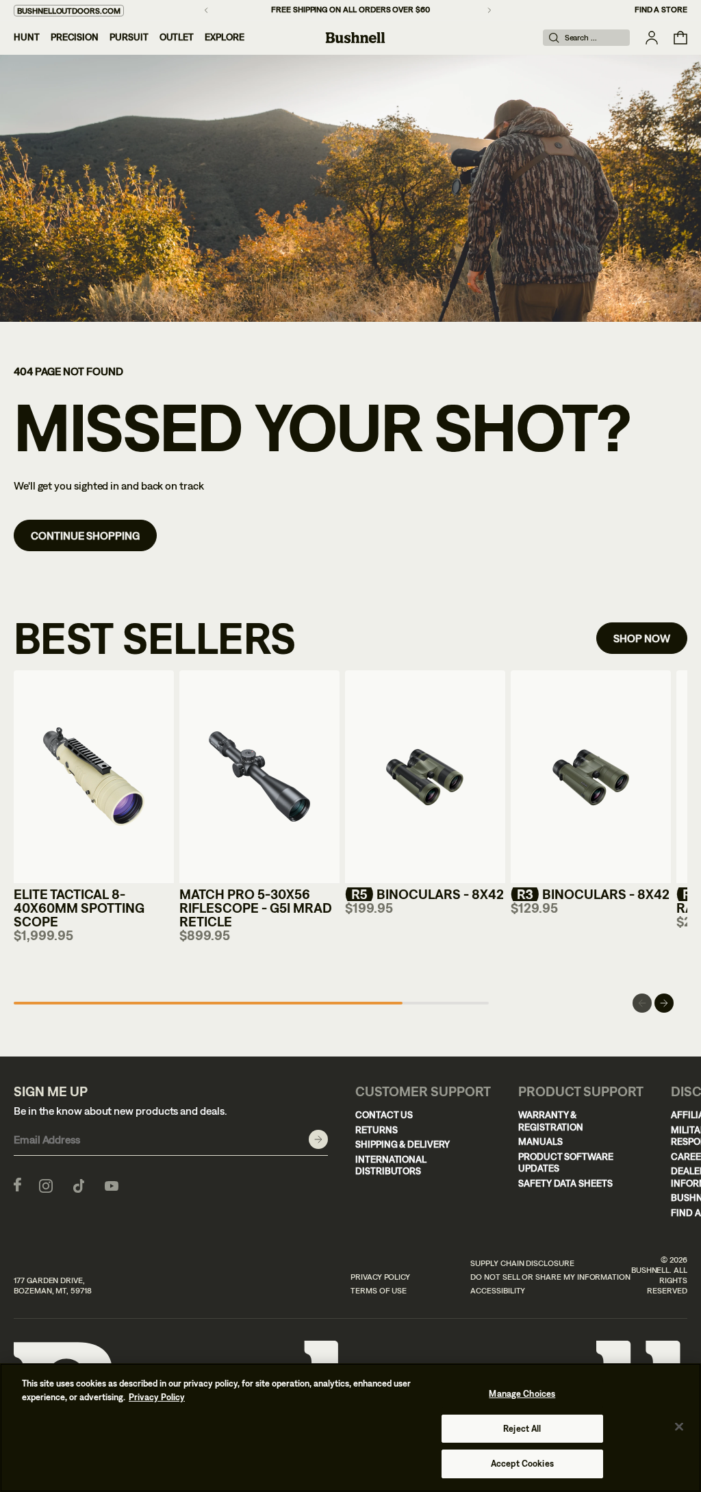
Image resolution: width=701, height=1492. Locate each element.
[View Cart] (680, 38)
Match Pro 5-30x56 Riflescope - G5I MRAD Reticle (255, 907)
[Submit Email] (318, 1139)
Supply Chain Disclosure (522, 1263)
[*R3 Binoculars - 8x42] (591, 777)
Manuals (540, 1141)
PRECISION (75, 36)
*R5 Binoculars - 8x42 (424, 894)
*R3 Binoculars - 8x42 (590, 894)
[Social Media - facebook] (17, 1184)
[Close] (679, 1427)
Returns (376, 1129)
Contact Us (384, 1114)
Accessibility (497, 1290)
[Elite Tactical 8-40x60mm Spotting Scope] (94, 777)
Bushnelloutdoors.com (68, 11)
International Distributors (390, 1165)
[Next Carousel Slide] (664, 1003)
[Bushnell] (355, 37)
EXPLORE (224, 36)
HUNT (27, 36)
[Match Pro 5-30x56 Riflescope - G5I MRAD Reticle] (259, 777)
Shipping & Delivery (402, 1144)
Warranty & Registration (550, 1121)
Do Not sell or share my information (550, 1277)
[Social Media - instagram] (46, 1184)
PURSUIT (129, 36)
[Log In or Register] (652, 38)
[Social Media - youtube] (111, 1184)
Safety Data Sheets (565, 1183)
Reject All (522, 1429)
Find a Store (661, 9)
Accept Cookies (522, 1463)
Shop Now (641, 638)
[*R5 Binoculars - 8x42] (425, 777)
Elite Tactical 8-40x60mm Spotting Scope (79, 907)
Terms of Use (378, 1290)
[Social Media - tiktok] (79, 1184)
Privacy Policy (380, 1277)
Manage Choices (522, 1394)
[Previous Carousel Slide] (642, 1003)
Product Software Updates (565, 1162)
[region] (350, 1427)
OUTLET (177, 36)
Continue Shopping (85, 535)
